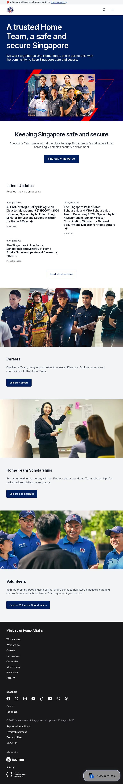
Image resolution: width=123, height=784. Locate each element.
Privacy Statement (16, 731)
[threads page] (67, 699)
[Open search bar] (104, 10)
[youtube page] (33, 699)
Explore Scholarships (22, 493)
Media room (13, 667)
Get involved (13, 655)
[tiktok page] (42, 699)
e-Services (12, 672)
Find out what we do (61, 158)
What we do (13, 644)
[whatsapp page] (58, 699)
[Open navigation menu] (113, 10)
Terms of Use (14, 737)
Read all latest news (61, 274)
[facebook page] (8, 699)
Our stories (12, 661)
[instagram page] (25, 699)
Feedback (11, 711)
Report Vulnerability (17, 726)
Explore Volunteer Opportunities (28, 605)
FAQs (9, 678)
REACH (10, 742)
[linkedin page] (50, 699)
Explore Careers (19, 382)
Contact (10, 706)
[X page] (17, 699)
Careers (10, 650)
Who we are (13, 639)
